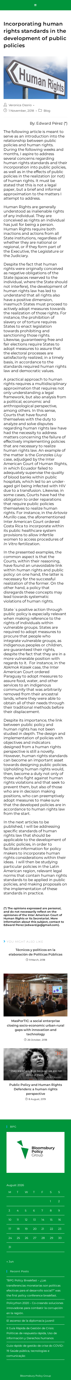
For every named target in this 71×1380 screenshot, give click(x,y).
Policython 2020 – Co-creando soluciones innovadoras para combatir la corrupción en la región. (35, 1308)
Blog (47, 111)
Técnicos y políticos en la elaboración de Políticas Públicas (35, 952)
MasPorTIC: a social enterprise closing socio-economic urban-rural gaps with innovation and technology (35, 1027)
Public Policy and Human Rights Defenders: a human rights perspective (35, 1089)
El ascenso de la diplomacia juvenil (30, 1320)
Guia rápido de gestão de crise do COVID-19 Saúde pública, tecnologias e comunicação (35, 1350)
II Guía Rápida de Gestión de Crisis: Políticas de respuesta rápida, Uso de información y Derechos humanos (32, 1333)
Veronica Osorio (20, 105)
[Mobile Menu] (35, 5)
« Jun (10, 1261)
